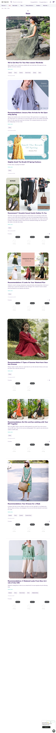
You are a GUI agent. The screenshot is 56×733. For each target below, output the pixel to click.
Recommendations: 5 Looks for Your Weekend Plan (26, 282)
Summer (21, 515)
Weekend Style (35, 592)
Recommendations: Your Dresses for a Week (24, 504)
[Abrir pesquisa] (11, 2)
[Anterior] (47, 233)
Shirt (28, 592)
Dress (9, 8)
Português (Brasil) (42, 2)
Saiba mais (10, 69)
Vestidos (38, 5)
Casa (2, 8)
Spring (34, 72)
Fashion (21, 72)
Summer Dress (28, 515)
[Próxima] (49, 233)
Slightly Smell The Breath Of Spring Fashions (24, 162)
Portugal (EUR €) (34, 2)
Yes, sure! (46, 727)
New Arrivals (27, 72)
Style (5, 8)
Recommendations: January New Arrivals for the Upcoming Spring (28, 113)
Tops (22, 5)
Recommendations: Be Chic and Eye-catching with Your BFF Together (28, 423)
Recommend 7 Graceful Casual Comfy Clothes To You (27, 213)
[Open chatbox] (53, 731)
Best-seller (15, 5)
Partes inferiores (29, 5)
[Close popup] (51, 721)
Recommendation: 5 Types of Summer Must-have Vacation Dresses (28, 363)
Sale (10, 5)
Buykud (10, 72)
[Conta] (50, 2)
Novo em (4, 5)
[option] (13, 242)
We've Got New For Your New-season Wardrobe (25, 63)
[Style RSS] (28, 11)
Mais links (45, 5)
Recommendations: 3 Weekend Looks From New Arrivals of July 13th (27, 582)
